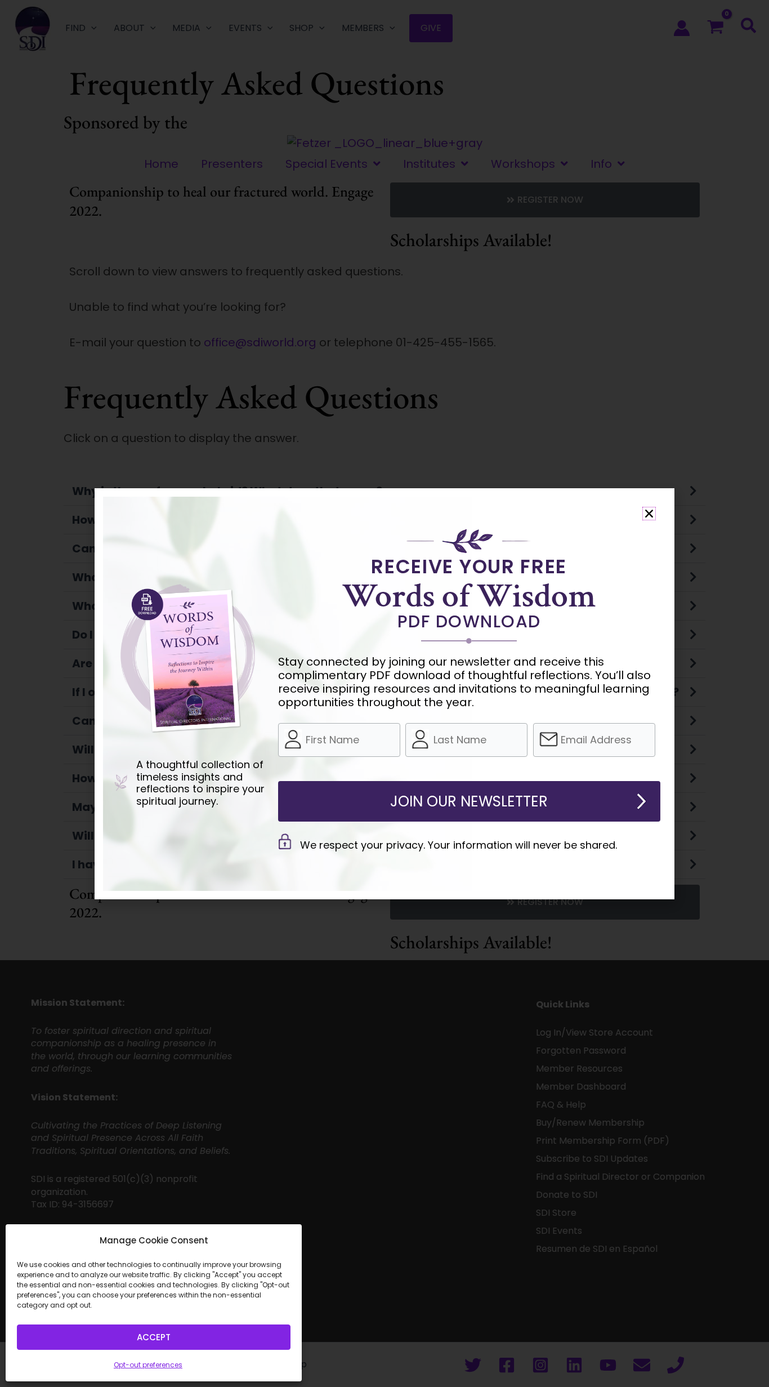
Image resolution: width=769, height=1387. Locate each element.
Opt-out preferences (148, 1365)
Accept (154, 1337)
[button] (649, 513)
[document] (384, 693)
